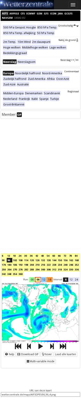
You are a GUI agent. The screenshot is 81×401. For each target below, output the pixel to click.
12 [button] (43, 279)
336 (77, 269)
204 (32, 264)
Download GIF (29, 354)
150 (60, 260)
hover (48, 354)
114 (26, 260)
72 (65, 255)
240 (65, 264)
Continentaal (71, 71)
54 (48, 255)
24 (20, 255)
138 (49, 260)
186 (15, 264)
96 (8, 260)
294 (37, 269)
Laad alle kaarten (65, 354)
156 (65, 260)
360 (20, 274)
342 (4, 274)
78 (70, 255)
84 (76, 255)
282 (26, 269)
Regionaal (73, 91)
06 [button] (38, 279)
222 (49, 264)
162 (71, 260)
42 (36, 255)
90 (3, 260)
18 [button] (49, 279)
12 (8, 255)
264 (9, 269)
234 (60, 264)
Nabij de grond (67, 40)
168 (77, 260)
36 (31, 255)
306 (49, 269)
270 (15, 269)
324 (65, 269)
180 (9, 264)
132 (43, 260)
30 (25, 255)
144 (54, 260)
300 (43, 269)
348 (9, 274)
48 (42, 255)
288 (32, 269)
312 (54, 269)
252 (77, 264)
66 (59, 255)
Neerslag (65, 60)
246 (71, 264)
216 (43, 264)
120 (32, 260)
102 (15, 260)
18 (14, 255)
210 (37, 264)
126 (37, 260)
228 (54, 264)
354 (15, 274)
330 (71, 269)
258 (4, 269)
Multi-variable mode (42, 361)
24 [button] (76, 279)
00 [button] (32, 279)
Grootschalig (65, 25)
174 (4, 264)
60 (53, 255)
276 (20, 269)
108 (20, 260)
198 (26, 264)
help (11, 354)
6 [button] (66, 279)
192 (20, 264)
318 (60, 269)
